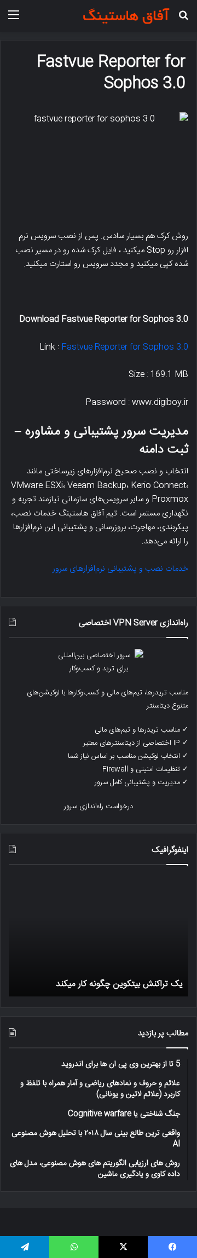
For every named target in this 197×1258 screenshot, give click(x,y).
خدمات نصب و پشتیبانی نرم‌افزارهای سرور (120, 569)
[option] (98, 936)
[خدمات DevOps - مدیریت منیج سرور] (126, 16)
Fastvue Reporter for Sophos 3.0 (124, 347)
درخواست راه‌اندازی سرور (98, 807)
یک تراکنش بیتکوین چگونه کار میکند (119, 984)
